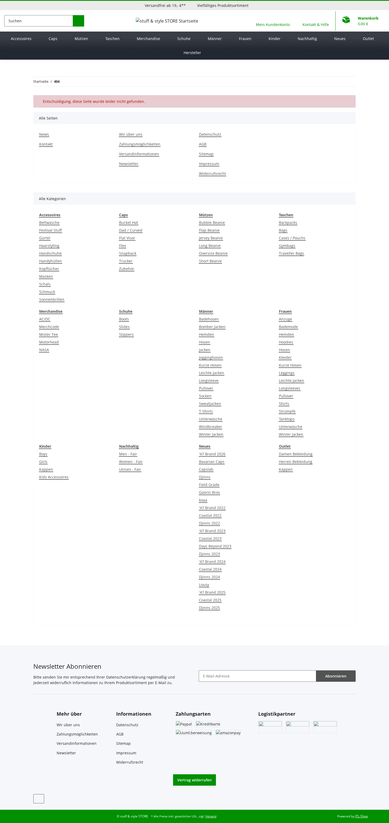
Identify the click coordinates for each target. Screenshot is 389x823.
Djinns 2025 (209, 607)
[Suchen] (78, 21)
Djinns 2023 (209, 553)
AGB (202, 144)
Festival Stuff (50, 230)
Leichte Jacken (211, 372)
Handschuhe (50, 253)
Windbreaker (210, 426)
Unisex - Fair (130, 469)
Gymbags (287, 245)
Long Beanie (210, 245)
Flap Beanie (209, 230)
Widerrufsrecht (212, 173)
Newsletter (128, 163)
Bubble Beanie (212, 222)
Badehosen (209, 319)
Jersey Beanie (211, 237)
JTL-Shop (361, 816)
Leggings (287, 372)
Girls (43, 461)
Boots (124, 319)
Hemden (206, 334)
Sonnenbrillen (51, 299)
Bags (283, 230)
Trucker (126, 260)
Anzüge (285, 319)
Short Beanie (210, 260)
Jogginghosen (211, 357)
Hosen (204, 342)
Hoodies (286, 342)
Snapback (127, 253)
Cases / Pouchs (292, 237)
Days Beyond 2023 (215, 546)
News (44, 134)
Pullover (206, 388)
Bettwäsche (49, 222)
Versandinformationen (139, 153)
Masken (46, 276)
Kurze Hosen (210, 365)
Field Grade (209, 484)
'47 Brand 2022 (212, 507)
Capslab (206, 469)
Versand (210, 816)
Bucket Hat (128, 222)
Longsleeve (209, 380)
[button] (273, 21)
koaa (203, 500)
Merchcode (49, 326)
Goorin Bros (209, 492)
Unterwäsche (210, 418)
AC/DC (44, 319)
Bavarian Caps (211, 461)
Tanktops (287, 418)
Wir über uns (130, 134)
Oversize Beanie (213, 253)
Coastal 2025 (210, 599)
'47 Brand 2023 (212, 530)
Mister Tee (48, 334)
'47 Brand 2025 (212, 592)
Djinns (204, 476)
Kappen (46, 469)
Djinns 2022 (209, 523)
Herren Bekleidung (295, 461)
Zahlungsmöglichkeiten (139, 144)
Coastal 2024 (210, 569)
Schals (45, 284)
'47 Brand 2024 (212, 561)
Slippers (126, 334)
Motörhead (49, 342)
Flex (122, 245)
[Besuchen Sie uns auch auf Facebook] (38, 798)
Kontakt (46, 144)
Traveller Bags (291, 253)
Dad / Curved (130, 230)
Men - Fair (128, 453)
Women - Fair (131, 461)
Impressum (209, 163)
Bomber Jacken (212, 326)
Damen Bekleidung (296, 453)
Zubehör (126, 268)
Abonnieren (335, 676)
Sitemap (206, 153)
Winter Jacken (211, 434)
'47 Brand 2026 (212, 453)
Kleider (285, 357)
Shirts (284, 403)
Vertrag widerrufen (194, 779)
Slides (124, 326)
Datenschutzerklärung (126, 677)
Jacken (204, 349)
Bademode (288, 326)
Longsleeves (289, 388)
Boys (43, 453)
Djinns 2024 (209, 576)
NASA (44, 349)
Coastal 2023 (210, 538)
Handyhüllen (50, 260)
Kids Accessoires (54, 476)
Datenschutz (210, 134)
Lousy (204, 584)
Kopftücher (49, 268)
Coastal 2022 (210, 515)
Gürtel (44, 237)
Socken (205, 395)
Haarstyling (49, 245)
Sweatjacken (210, 403)
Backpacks (288, 222)
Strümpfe (287, 411)
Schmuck (47, 291)
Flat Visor (127, 237)
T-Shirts (206, 411)
